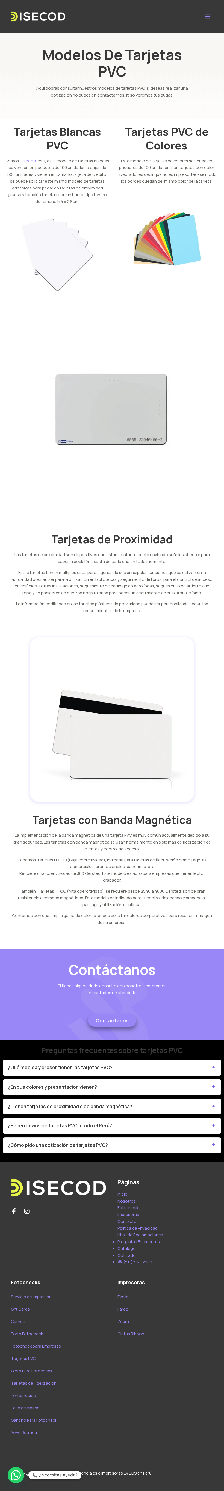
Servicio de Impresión (31, 1297)
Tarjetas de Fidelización (34, 1383)
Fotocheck (127, 1207)
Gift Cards (20, 1309)
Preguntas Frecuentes (138, 1241)
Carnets (18, 1321)
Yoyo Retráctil (24, 1432)
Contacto (127, 1221)
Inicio (122, 1194)
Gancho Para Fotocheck (34, 1420)
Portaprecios (23, 1395)
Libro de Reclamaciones (140, 1235)
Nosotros (126, 1201)
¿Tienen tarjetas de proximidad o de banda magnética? (70, 1106)
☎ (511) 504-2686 (134, 1262)
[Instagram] (27, 1211)
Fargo (122, 1309)
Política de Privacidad (137, 1228)
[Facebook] (14, 1211)
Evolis (122, 1297)
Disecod (28, 161)
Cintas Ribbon (130, 1334)
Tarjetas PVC (23, 1358)
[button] (16, 1475)
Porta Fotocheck (27, 1334)
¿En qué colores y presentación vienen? (52, 1087)
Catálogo (126, 1248)
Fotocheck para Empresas (36, 1346)
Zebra (123, 1321)
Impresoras (128, 1214)
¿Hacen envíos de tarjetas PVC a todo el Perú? (60, 1125)
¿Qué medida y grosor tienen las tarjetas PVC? (60, 1067)
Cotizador (127, 1255)
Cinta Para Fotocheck (31, 1371)
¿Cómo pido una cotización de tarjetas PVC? (58, 1145)
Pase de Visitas (25, 1408)
